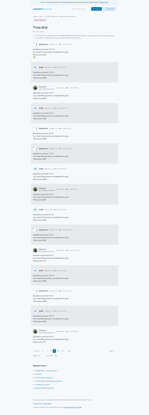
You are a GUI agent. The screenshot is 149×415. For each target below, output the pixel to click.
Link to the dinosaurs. (44, 377)
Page (35, 356)
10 (58, 351)
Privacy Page (103, 2)
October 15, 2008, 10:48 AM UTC (55, 108)
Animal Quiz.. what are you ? (46, 370)
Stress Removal (51, 16)
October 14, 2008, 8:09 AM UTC (55, 67)
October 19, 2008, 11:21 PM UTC (67, 250)
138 (69, 351)
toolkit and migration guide (72, 407)
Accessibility (47, 403)
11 (62, 351)
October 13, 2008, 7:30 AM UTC (60, 44)
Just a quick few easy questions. (49, 381)
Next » (112, 351)
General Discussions (67, 16)
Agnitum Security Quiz (44, 388)
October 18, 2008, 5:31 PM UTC (55, 209)
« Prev (36, 351)
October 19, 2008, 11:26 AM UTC (60, 230)
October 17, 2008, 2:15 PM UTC (60, 148)
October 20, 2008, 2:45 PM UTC (55, 270)
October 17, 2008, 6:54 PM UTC (55, 169)
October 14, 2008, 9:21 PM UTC (67, 88)
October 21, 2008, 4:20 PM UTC (55, 311)
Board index (38, 16)
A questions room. (42, 384)
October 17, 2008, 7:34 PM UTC (67, 189)
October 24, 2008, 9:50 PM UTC (67, 331)
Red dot (38, 374)
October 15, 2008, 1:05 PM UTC (60, 128)
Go (56, 356)
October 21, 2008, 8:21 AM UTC (60, 291)
